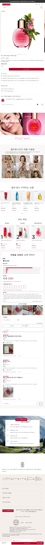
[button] (22, 86)
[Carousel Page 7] (24, 54)
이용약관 (22, 522)
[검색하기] (41, 7)
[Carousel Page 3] (20, 54)
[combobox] (22, 540)
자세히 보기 (7, 61)
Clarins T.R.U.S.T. (20, 99)
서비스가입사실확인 (6, 536)
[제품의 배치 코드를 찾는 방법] (37, 104)
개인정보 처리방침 (28, 522)
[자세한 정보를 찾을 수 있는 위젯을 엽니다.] (40, 543)
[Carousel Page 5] (22, 54)
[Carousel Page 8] (25, 54)
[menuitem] (36, 4)
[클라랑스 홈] (6, 4)
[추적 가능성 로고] (3, 100)
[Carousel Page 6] (23, 54)
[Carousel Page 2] (19, 54)
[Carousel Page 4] (21, 54)
